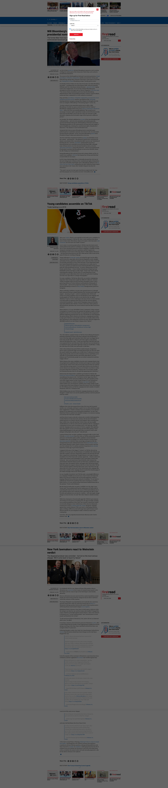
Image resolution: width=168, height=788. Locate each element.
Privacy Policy (72, 38)
